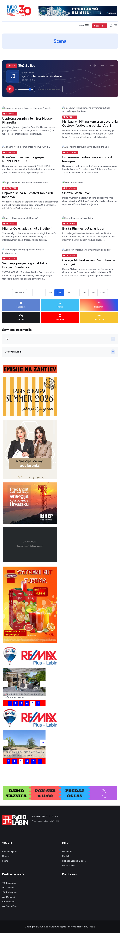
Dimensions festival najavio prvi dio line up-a (88, 159)
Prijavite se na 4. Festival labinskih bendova (27, 195)
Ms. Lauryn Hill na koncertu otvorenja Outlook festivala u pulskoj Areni (90, 124)
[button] (111, 26)
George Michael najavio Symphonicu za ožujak (88, 262)
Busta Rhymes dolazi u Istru (83, 228)
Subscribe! (99, 26)
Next (102, 292)
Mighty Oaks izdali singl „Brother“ (27, 228)
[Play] (10, 89)
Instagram (11, 892)
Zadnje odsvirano (50, 89)
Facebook (11, 883)
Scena (5, 861)
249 (68, 292)
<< (5, 684)
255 (84, 292)
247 (50, 292)
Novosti (6, 856)
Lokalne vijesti (9, 851)
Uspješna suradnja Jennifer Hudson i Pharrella (28, 120)
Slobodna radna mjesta (74, 861)
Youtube (10, 901)
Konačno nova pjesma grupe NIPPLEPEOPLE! (23, 159)
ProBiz (92, 926)
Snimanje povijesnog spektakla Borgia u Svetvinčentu (24, 265)
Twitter (10, 887)
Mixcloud (10, 897)
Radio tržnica (69, 865)
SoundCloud (12, 906)
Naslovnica (67, 851)
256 (93, 292)
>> (43, 684)
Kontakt (66, 856)
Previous (19, 292)
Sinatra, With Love (76, 193)
